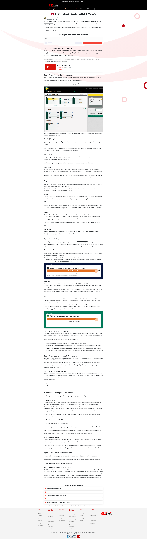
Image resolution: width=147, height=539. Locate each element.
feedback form (67, 460)
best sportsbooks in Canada (75, 477)
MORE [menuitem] (96, 8)
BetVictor (46, 283)
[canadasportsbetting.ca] (53, 5)
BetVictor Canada (51, 514)
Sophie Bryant (61, 67)
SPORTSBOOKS (70, 5)
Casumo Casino (93, 520)
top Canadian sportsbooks (82, 241)
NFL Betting (40, 512)
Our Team (81, 515)
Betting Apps (61, 513)
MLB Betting (40, 520)
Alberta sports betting (48, 23)
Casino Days (92, 513)
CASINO (95, 5)
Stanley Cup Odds (72, 514)
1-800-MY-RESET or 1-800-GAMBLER (69, 532)
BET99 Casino (92, 523)
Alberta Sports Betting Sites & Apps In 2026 (73, 505)
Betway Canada (51, 519)
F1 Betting (39, 523)
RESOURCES (90, 5)
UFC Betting (40, 515)
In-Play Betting (61, 521)
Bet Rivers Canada (51, 524)
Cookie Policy (82, 518)
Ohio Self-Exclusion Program (73, 533)
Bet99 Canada (50, 516)
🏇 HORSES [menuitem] (83, 8)
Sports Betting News (62, 518)
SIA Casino (92, 518)
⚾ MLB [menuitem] (66, 8)
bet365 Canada (50, 513)
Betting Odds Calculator (63, 512)
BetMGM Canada (51, 518)
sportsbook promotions (85, 358)
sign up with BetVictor (80, 291)
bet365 (62, 298)
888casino (92, 521)
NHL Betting (40, 513)
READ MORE (59, 69)
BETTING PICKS (63, 5)
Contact (81, 520)
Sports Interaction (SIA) (77, 251)
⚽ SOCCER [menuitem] (90, 8)
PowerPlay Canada (51, 528)
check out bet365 (96, 308)
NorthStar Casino (93, 515)
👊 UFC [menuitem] (71, 8)
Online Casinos (71, 521)
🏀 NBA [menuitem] (60, 8)
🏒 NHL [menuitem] (50, 8)
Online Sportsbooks (72, 519)
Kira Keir (52, 17)
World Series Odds (72, 516)
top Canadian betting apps (86, 473)
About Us (81, 512)
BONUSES (76, 5)
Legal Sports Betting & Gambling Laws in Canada (60, 505)
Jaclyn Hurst (63, 17)
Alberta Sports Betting (63, 65)
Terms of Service (83, 513)
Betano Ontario (50, 526)
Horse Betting (40, 521)
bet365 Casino (92, 517)
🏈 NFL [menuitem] (55, 8)
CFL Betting (40, 518)
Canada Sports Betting (50, 505)
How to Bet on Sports (62, 520)
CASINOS (92, 512)
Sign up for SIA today (64, 261)
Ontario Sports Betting (63, 517)
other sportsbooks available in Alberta (70, 78)
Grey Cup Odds (72, 518)
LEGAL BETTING (83, 5)
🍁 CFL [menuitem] (77, 8)
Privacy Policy (82, 517)
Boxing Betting (40, 525)
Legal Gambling (61, 515)
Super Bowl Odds (72, 513)
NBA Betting (40, 517)
